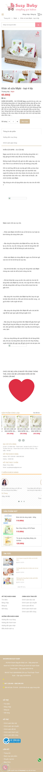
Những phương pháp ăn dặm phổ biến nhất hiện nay (27, 579)
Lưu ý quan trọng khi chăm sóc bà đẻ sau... (26, 559)
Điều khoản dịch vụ (8, 628)
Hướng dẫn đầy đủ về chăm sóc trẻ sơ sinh (27, 569)
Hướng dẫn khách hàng (10, 616)
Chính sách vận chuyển (29, 603)
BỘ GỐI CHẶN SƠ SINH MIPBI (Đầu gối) (8, 431)
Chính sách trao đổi (29, 596)
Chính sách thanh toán (29, 609)
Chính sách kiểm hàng (29, 612)
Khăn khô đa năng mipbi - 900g (26, 517)
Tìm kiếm (5, 600)
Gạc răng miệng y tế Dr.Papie (25, 528)
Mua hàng (7, 762)
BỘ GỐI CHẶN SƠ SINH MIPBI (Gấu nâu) (35, 431)
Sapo (34, 770)
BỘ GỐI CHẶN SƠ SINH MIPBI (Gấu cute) (21, 431)
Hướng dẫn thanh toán (9, 622)
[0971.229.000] (40, 760)
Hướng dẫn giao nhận (9, 625)
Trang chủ (7, 753)
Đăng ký (33, 14)
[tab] (21, 131)
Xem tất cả (36, 413)
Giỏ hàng (5, 609)
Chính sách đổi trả (28, 606)
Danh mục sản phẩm (10, 756)
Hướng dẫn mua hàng (9, 619)
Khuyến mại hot (9, 759)
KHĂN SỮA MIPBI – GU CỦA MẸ (13, 150)
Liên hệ (6, 765)
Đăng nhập (26, 14)
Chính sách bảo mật (28, 600)
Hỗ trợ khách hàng (9, 596)
